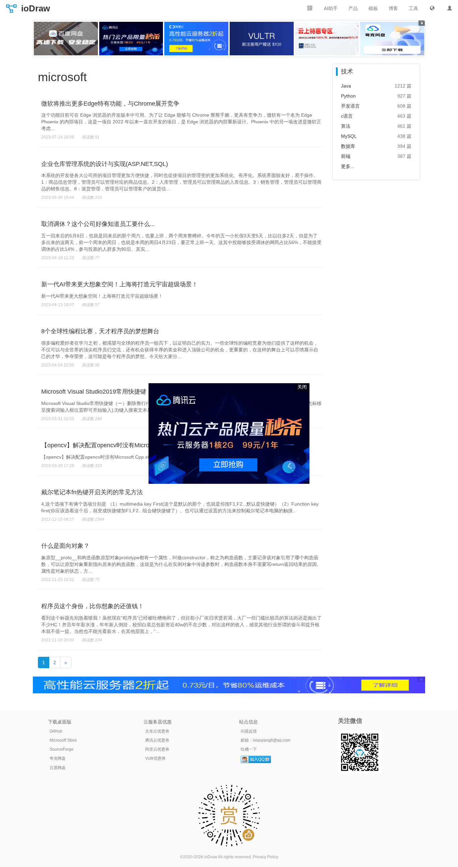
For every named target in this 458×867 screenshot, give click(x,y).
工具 (413, 8)
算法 (345, 126)
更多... (347, 166)
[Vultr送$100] (261, 38)
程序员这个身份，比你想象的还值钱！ (92, 606)
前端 (345, 156)
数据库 (348, 146)
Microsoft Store (63, 740)
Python (348, 96)
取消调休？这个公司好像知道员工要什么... (98, 224)
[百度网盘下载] (66, 38)
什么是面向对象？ (65, 545)
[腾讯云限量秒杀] (131, 38)
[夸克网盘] (392, 38)
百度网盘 (58, 767)
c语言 (347, 116)
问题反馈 (249, 731)
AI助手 (331, 8)
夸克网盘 (58, 758)
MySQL (349, 136)
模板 (373, 8)
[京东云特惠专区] (327, 38)
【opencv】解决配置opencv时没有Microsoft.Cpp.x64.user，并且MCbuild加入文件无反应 (134, 457)
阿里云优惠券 (157, 749)
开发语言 (350, 106)
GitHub (56, 731)
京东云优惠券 (157, 731)
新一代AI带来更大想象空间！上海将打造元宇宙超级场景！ (119, 284)
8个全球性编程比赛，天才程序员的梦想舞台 (100, 331)
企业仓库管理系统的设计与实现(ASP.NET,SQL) (104, 164)
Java (346, 86)
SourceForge (61, 749)
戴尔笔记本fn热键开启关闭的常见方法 (92, 492)
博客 (393, 8)
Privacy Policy (265, 857)
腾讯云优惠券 (157, 740)
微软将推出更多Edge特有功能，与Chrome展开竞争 (110, 103)
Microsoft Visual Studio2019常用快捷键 (93, 391)
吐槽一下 (249, 749)
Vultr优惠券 (155, 758)
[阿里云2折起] (196, 38)
